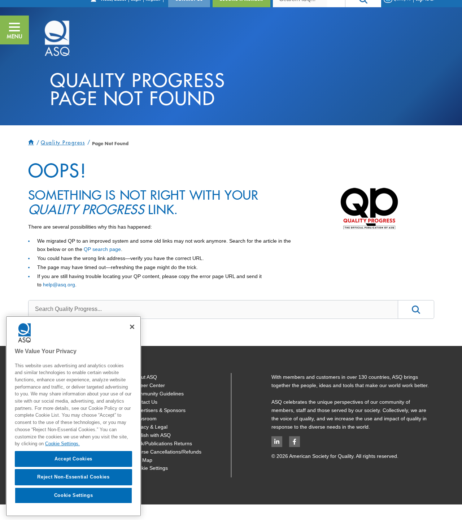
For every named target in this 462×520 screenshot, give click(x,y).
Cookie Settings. (62, 443)
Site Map (142, 460)
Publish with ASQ (151, 435)
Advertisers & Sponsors (159, 410)
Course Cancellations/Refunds (166, 452)
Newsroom (144, 418)
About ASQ (144, 377)
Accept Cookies (73, 459)
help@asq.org (59, 284)
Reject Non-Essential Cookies (73, 477)
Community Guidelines (158, 393)
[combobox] (213, 309)
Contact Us (144, 402)
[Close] (132, 327)
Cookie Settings (150, 468)
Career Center (148, 385)
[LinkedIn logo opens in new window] (276, 441)
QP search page (102, 249)
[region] (73, 416)
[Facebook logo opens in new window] (294, 441)
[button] (14, 30)
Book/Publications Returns (162, 443)
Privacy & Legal (149, 427)
